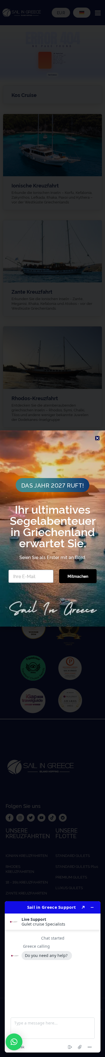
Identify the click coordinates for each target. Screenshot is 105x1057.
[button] (14, 1041)
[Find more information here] (52, 977)
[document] (52, 528)
